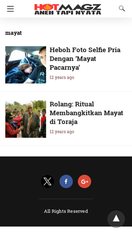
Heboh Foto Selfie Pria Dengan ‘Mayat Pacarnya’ (85, 58)
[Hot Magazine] (67, 6)
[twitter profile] (47, 181)
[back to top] (116, 219)
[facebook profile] (66, 181)
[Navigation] (8, 9)
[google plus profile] (84, 181)
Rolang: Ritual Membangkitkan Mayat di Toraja (86, 112)
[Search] (120, 8)
